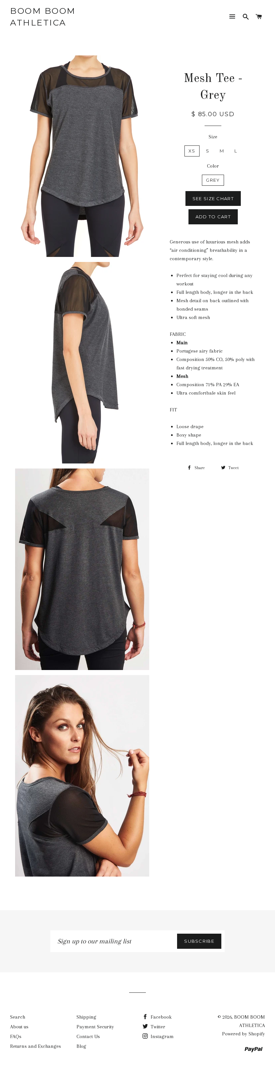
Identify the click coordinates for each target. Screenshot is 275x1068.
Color (213, 166)
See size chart (213, 198)
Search (17, 1017)
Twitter (157, 1027)
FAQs (15, 1036)
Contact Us (88, 1036)
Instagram (161, 1036)
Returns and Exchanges (35, 1046)
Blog (81, 1046)
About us (19, 1027)
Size (213, 137)
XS (192, 150)
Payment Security (95, 1027)
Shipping (86, 1017)
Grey (213, 180)
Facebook (160, 1017)
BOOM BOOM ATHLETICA (43, 17)
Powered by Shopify (243, 1034)
